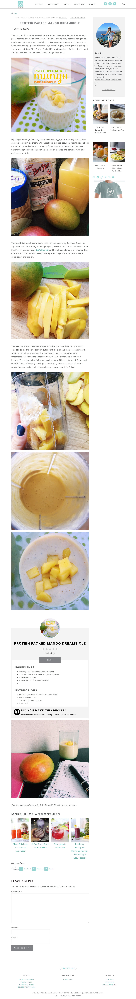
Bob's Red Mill (42, 250)
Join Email (68, 979)
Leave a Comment (77, 18)
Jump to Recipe (21, 29)
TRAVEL (66, 4)
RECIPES (39, 4)
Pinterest (73, 714)
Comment (16, 892)
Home (14, 13)
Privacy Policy (110, 984)
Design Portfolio (26, 987)
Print (50, 660)
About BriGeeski (26, 979)
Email (14, 937)
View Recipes (26, 982)
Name (14, 928)
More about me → (108, 90)
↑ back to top (68, 968)
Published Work (26, 984)
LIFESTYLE (79, 4)
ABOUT (92, 4)
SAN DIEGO (52, 4)
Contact (110, 979)
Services (110, 982)
